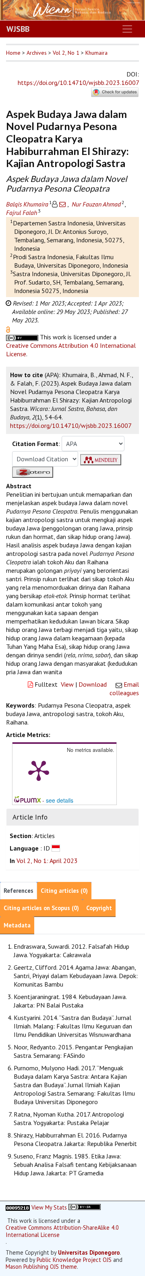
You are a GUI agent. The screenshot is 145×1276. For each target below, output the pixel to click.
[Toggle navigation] (127, 29)
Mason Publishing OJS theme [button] (41, 1266)
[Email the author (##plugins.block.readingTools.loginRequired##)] (62, 204)
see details (59, 800)
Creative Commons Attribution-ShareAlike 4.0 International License (62, 1231)
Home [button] (13, 52)
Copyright (99, 908)
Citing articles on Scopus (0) (41, 908)
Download (93, 684)
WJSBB (17, 29)
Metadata (17, 925)
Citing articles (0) (64, 890)
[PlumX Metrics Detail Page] (38, 770)
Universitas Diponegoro (89, 1252)
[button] (8, 329)
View (67, 684)
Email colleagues (124, 688)
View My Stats (49, 1207)
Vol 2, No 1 (66, 52)
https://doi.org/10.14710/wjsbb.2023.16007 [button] (71, 425)
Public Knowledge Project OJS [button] (74, 1260)
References (18, 890)
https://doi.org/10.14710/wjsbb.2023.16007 (78, 82)
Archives (37, 52)
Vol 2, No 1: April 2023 (47, 861)
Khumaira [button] (96, 52)
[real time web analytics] (18, 1207)
